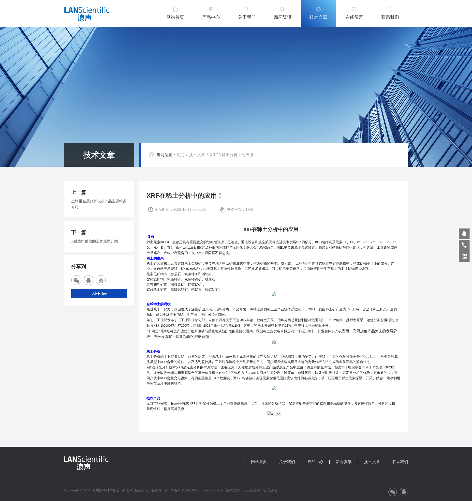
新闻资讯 (283, 17)
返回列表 (99, 293)
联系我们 (390, 17)
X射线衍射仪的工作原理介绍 (94, 241)
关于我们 (247, 17)
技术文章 (318, 17)
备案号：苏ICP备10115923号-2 (175, 490)
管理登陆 (270, 490)
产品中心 (211, 17)
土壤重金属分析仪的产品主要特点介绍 (99, 204)
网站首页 (175, 17)
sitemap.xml (212, 490)
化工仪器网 (251, 490)
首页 (180, 155)
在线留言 (354, 17)
